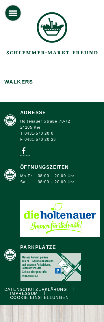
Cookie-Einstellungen (39, 297)
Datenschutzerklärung (35, 289)
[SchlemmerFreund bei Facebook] (25, 151)
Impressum (24, 293)
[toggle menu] (13, 13)
